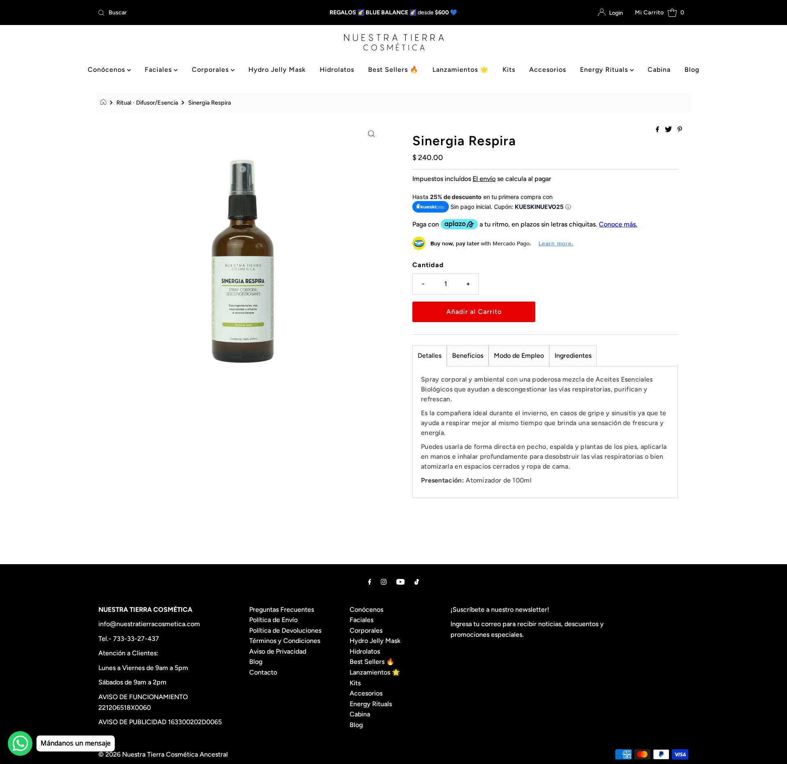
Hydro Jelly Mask (277, 69)
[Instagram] (384, 581)
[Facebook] (369, 581)
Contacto (263, 672)
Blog (692, 69)
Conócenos (107, 69)
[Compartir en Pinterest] (680, 130)
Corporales (211, 69)
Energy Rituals (605, 69)
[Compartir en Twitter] (669, 130)
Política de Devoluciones (285, 630)
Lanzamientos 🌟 (460, 69)
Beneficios (467, 355)
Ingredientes (573, 355)
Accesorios (547, 69)
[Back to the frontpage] (104, 102)
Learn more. (556, 243)
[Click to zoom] (371, 133)
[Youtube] (400, 581)
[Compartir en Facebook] (658, 130)
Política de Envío (273, 620)
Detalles (429, 355)
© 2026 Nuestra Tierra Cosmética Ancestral (163, 754)
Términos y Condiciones (284, 641)
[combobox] (191, 13)
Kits (509, 69)
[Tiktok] (416, 581)
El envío (484, 179)
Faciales (159, 69)
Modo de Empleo (519, 355)
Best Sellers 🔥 (393, 69)
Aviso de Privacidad (277, 651)
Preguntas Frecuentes (281, 609)
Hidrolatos (337, 69)
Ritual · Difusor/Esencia (147, 102)
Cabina (659, 69)
